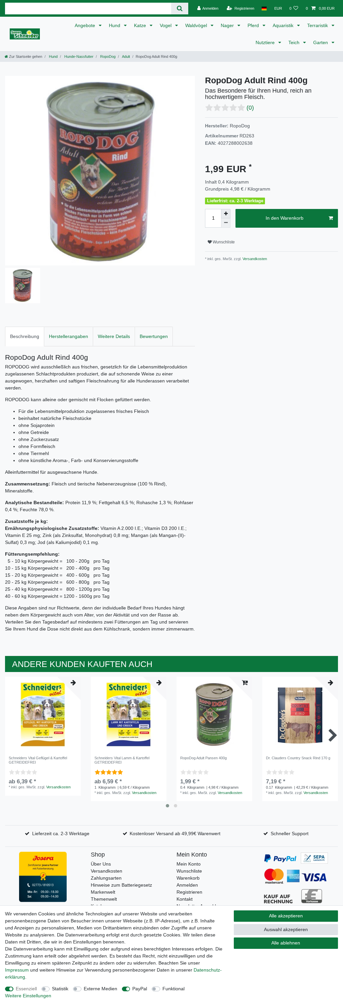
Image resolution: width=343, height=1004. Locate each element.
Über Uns (101, 864)
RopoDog (107, 56)
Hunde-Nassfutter (78, 56)
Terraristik (318, 25)
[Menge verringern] (225, 223)
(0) (250, 107)
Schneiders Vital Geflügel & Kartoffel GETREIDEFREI (38, 760)
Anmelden (187, 885)
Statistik (60, 988)
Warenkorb (188, 878)
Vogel (166, 25)
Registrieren (189, 892)
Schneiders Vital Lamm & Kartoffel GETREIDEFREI (121, 760)
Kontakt (185, 899)
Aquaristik (284, 25)
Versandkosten (254, 259)
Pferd (254, 25)
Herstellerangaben (68, 336)
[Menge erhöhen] (225, 213)
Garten (321, 42)
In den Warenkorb (284, 218)
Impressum (17, 970)
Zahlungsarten (106, 878)
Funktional (173, 988)
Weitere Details (114, 336)
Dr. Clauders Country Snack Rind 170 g (298, 758)
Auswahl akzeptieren (286, 929)
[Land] (264, 8)
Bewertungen (154, 336)
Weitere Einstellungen (28, 995)
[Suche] (179, 8)
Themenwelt (104, 899)
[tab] (24, 336)
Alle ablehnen (285, 942)
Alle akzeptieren (286, 915)
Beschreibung (24, 336)
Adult (125, 56)
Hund (115, 25)
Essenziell (26, 988)
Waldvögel (196, 25)
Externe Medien (100, 988)
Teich (294, 42)
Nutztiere (266, 42)
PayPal (139, 988)
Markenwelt (103, 892)
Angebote (85, 25)
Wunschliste (223, 242)
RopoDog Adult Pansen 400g (203, 758)
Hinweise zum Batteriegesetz (121, 885)
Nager (228, 25)
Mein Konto (189, 864)
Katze (140, 25)
